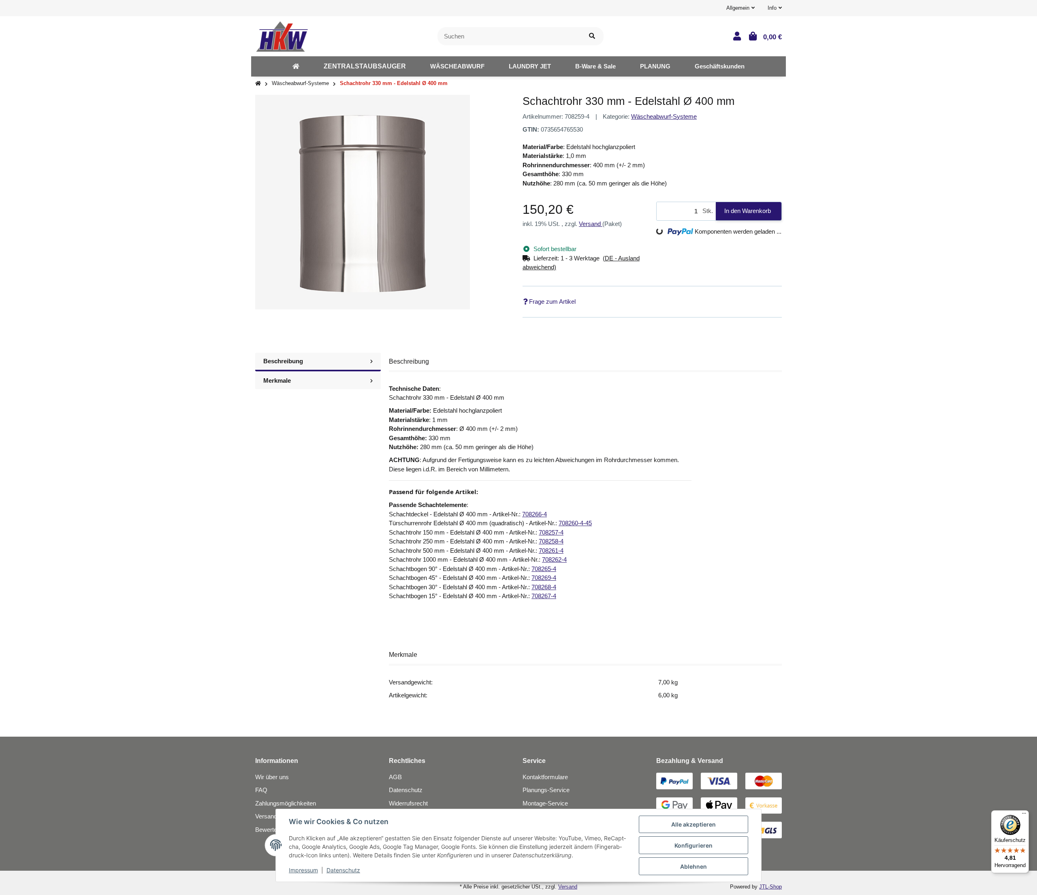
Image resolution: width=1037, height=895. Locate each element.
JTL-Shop (770, 887)
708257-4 (551, 532)
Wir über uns (272, 777)
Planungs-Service (546, 789)
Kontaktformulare (545, 777)
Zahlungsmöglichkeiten (285, 803)
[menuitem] (296, 66)
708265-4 (543, 568)
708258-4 (551, 541)
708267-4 (543, 595)
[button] (740, 8)
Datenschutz (405, 789)
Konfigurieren (693, 845)
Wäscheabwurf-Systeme (664, 116)
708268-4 (543, 587)
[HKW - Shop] (281, 35)
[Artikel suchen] (592, 36)
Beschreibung (283, 361)
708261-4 (551, 550)
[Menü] (1024, 815)
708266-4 (534, 514)
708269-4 (543, 577)
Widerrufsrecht (408, 803)
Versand (590, 223)
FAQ (261, 789)
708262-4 (554, 559)
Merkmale (277, 380)
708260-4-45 (575, 523)
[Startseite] (258, 83)
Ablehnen (693, 866)
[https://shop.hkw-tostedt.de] (296, 66)
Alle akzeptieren (693, 824)
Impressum (303, 870)
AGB (395, 777)
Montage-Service (545, 803)
